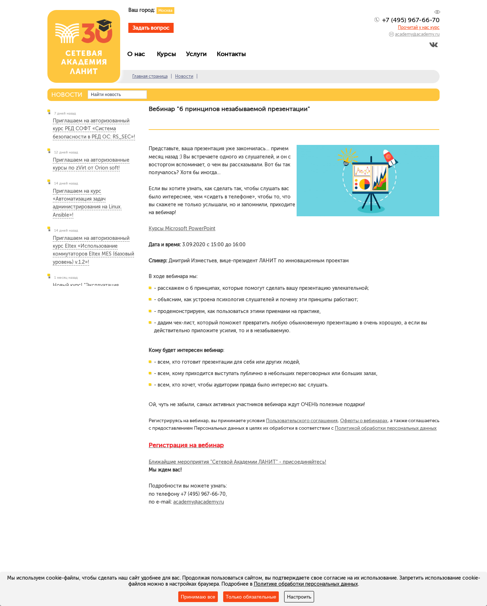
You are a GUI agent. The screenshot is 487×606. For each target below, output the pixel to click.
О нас (138, 54)
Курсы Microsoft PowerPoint (182, 229)
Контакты (233, 54)
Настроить (299, 597)
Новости (184, 76)
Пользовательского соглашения (302, 420)
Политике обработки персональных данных (306, 584)
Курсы (168, 54)
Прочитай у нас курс (419, 27)
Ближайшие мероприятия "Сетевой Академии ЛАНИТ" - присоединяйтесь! (237, 462)
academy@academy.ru (417, 34)
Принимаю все (198, 597)
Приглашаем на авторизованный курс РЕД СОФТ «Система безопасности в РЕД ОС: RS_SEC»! (94, 129)
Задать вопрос (151, 28)
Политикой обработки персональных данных (386, 428)
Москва (165, 10)
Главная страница (150, 76)
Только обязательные (251, 597)
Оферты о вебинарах (364, 420)
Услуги (198, 54)
